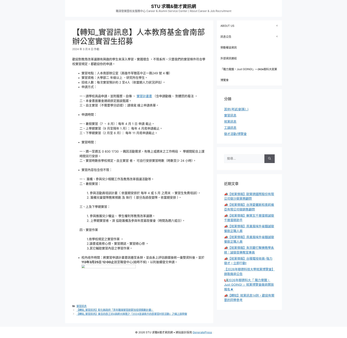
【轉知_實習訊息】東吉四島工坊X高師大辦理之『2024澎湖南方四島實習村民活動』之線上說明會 (131, 313)
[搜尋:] (244, 158)
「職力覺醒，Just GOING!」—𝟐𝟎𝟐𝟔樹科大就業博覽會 (248, 74)
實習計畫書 (144, 96)
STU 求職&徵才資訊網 (173, 6)
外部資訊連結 (228, 58)
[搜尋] (269, 158)
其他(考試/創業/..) (236, 109)
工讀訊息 (230, 128)
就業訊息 (230, 121)
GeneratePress (202, 332)
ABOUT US (227, 25)
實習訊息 (81, 306)
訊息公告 (225, 36)
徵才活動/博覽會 (235, 134)
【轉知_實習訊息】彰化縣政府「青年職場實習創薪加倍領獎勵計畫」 (115, 309)
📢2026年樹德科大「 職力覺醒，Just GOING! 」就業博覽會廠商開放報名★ (249, 284)
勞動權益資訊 (228, 47)
